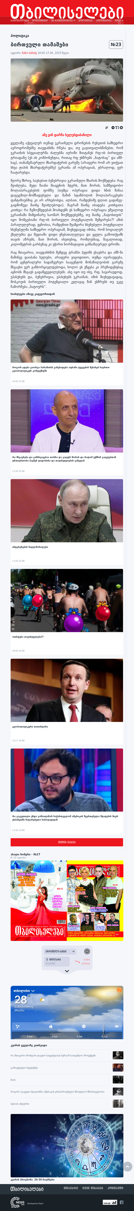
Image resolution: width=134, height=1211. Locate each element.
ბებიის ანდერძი (20, 1104)
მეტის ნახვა (67, 842)
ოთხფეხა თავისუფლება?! (28, 637)
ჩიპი (13, 1080)
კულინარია (103, 20)
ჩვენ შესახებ (93, 1188)
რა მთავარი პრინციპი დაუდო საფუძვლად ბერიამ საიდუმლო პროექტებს (53, 1055)
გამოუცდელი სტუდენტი (24, 1067)
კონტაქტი (115, 1188)
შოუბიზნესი (40, 20)
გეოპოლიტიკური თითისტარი (30, 726)
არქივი (117, 28)
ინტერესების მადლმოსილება (30, 547)
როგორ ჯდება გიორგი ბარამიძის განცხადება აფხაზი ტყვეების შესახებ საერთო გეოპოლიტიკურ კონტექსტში (60, 369)
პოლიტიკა (85, 20)
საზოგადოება (20, 20)
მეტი (118, 20)
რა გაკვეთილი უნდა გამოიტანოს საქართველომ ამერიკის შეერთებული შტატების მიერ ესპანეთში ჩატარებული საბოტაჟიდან (65, 818)
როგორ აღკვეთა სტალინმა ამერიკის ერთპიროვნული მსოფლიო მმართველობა (57, 1091)
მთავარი (71, 1188)
